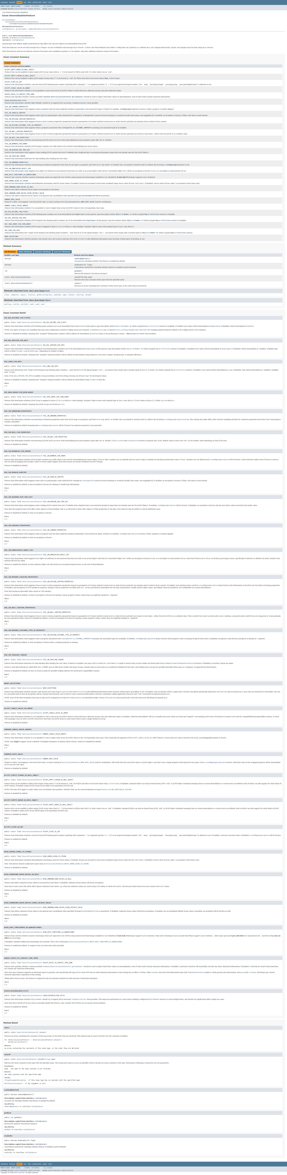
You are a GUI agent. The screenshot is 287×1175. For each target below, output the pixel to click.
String (84, 277)
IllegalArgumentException (15, 1080)
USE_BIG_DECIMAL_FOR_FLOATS (16, 212)
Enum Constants (21, 9)
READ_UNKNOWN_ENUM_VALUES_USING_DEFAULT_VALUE (24, 193)
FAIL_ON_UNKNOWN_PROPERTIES (16, 162)
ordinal (71, 295)
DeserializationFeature (28, 22)
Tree (29, 2)
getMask (77, 271)
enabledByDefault (81, 259)
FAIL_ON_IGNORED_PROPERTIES (16, 107)
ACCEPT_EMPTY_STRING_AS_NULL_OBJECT (20, 76)
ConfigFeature (8, 29)
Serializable (21, 29)
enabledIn (78, 265)
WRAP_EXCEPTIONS (11, 236)
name (64, 295)
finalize (31, 295)
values (77, 283)
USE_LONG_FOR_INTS (12, 230)
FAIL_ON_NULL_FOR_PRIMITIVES (17, 137)
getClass (8, 304)
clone (6, 295)
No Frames (35, 6)
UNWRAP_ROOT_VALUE (12, 199)
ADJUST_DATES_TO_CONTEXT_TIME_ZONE (19, 94)
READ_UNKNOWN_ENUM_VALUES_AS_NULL (19, 187)
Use (25, 2)
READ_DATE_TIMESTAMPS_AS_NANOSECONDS (20, 175)
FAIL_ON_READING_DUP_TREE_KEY (17, 150)
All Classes (48, 6)
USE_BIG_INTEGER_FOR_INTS (15, 218)
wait (32, 304)
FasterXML (21, 1172)
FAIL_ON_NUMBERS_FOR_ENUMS (16, 144)
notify (16, 304)
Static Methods (25, 252)
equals (23, 295)
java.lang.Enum (12, 22)
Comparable (32, 29)
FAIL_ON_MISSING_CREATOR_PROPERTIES (20, 119)
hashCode (57, 295)
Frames (27, 6)
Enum (11, 38)
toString (79, 295)
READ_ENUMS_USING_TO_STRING (16, 181)
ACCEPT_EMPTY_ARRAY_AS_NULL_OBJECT (19, 69)
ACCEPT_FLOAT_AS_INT (13, 82)
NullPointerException (13, 1083)
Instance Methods (43, 252)
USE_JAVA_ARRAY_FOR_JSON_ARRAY (18, 224)
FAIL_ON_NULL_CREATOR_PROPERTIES (19, 131)
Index (45, 2)
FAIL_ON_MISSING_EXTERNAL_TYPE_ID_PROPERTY (23, 125)
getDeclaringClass (44, 295)
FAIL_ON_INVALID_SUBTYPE (15, 113)
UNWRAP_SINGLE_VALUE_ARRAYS (16, 205)
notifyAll (25, 304)
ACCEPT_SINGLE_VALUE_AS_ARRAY (17, 88)
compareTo (15, 295)
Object (47, 300)
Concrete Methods (62, 252)
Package (12, 2)
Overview (4, 2)
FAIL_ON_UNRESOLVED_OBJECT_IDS (18, 168)
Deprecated (37, 2)
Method (37, 9)
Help (50, 2)
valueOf (77, 277)
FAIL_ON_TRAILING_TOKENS (15, 156)
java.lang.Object (8, 20)
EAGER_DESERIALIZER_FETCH (15, 100)
